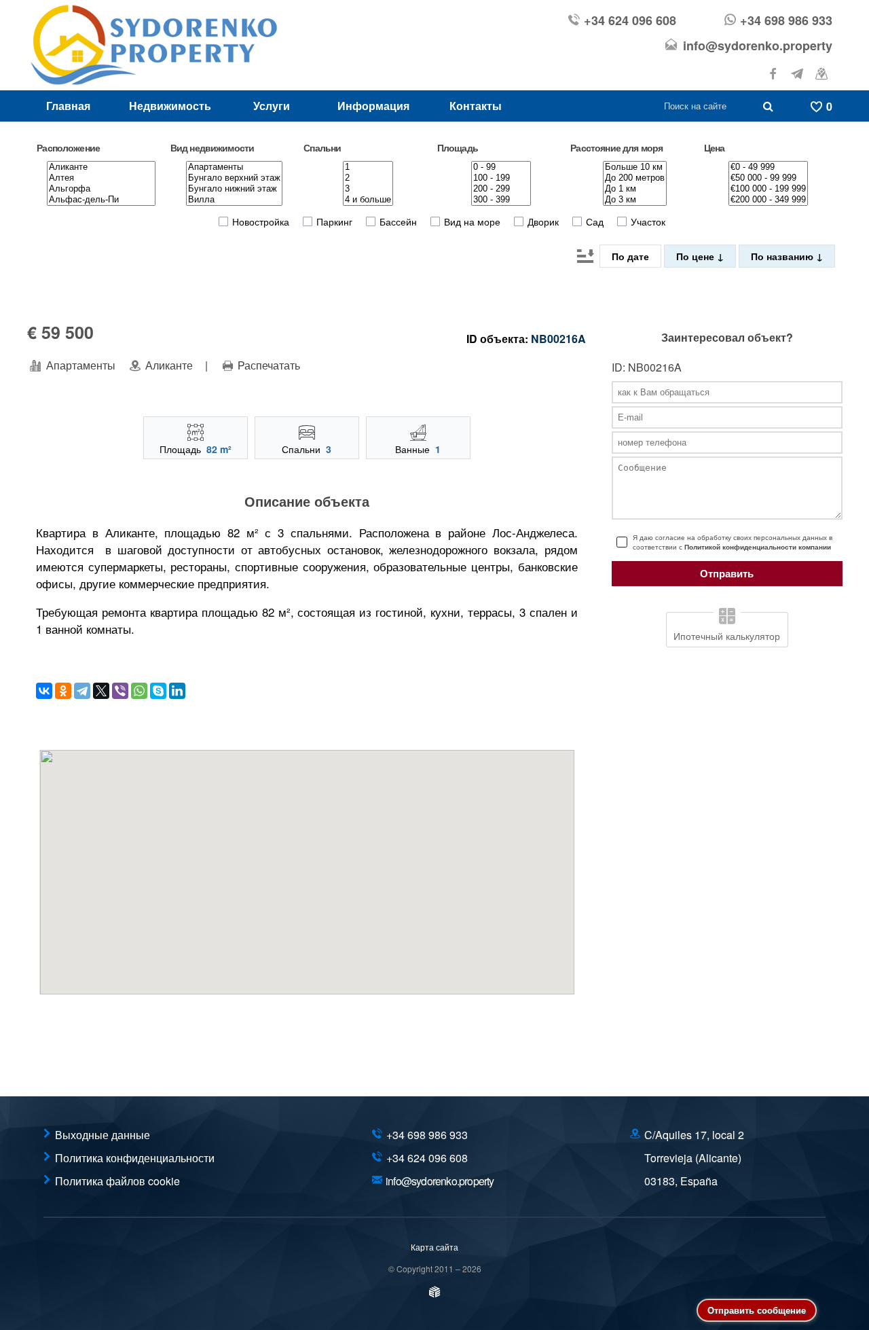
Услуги (271, 105)
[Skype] (158, 691)
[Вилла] (234, 199)
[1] (368, 167)
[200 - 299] (501, 188)
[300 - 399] (501, 199)
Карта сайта (434, 1247)
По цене (696, 256)
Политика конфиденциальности (135, 1158)
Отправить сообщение (756, 1310)
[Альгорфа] (101, 188)
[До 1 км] (635, 188)
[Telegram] (82, 691)
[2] (368, 178)
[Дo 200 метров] (635, 178)
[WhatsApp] (139, 691)
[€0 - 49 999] (768, 167)
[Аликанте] (101, 167)
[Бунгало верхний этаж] (234, 178)
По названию (783, 256)
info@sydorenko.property (757, 45)
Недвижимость (170, 105)
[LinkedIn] (177, 691)
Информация (373, 105)
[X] (101, 691)
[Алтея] (101, 178)
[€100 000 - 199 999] (768, 188)
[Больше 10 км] (635, 167)
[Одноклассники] (63, 691)
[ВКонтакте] (44, 691)
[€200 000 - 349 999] (768, 199)
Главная (68, 105)
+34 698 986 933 (786, 20)
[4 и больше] (368, 199)
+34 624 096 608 (630, 20)
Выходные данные (102, 1135)
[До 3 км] (635, 199)
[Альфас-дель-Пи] (101, 199)
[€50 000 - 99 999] (768, 178)
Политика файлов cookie (117, 1181)
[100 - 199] (501, 178)
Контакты (475, 105)
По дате (630, 256)
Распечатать (267, 365)
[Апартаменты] (234, 167)
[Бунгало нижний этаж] (234, 188)
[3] (368, 188)
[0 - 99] (501, 167)
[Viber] (120, 691)
